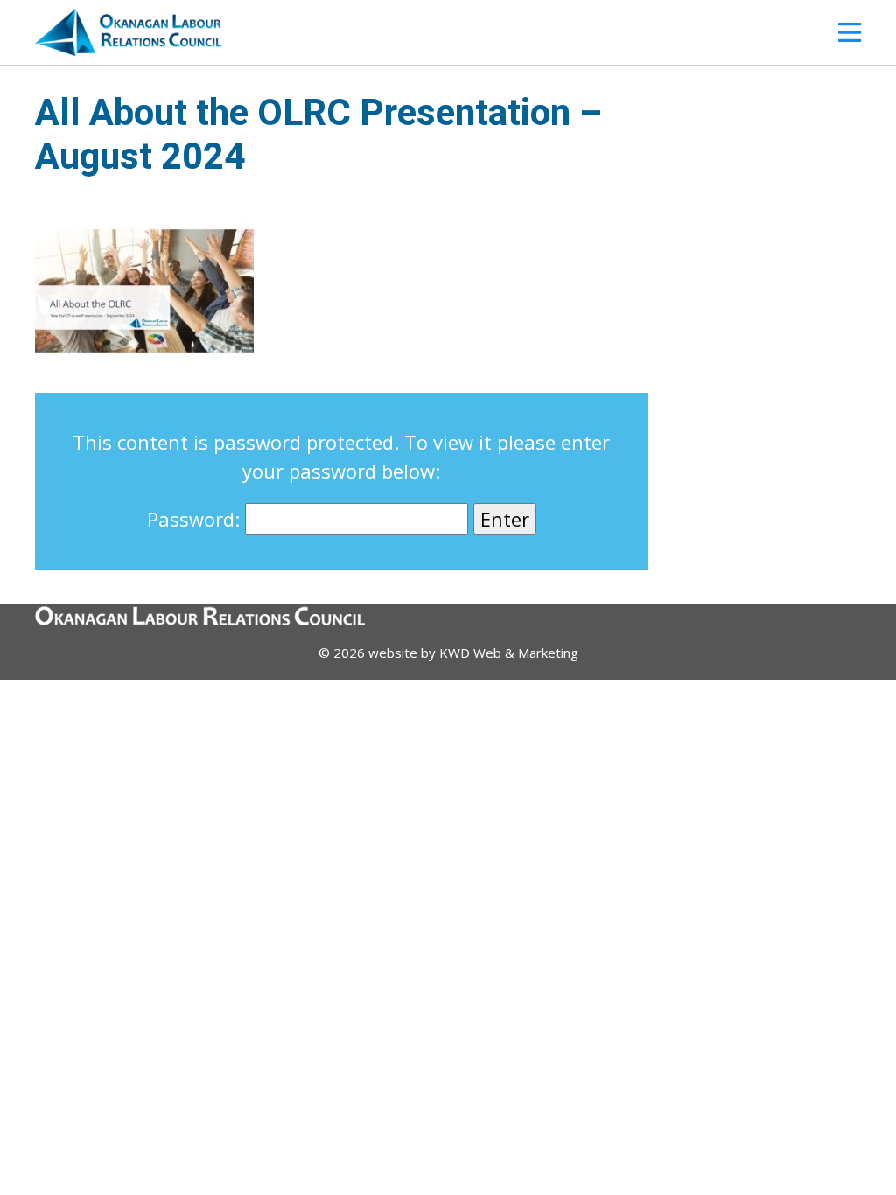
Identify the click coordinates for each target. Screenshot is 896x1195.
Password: (196, 519)
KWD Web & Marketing (508, 652)
